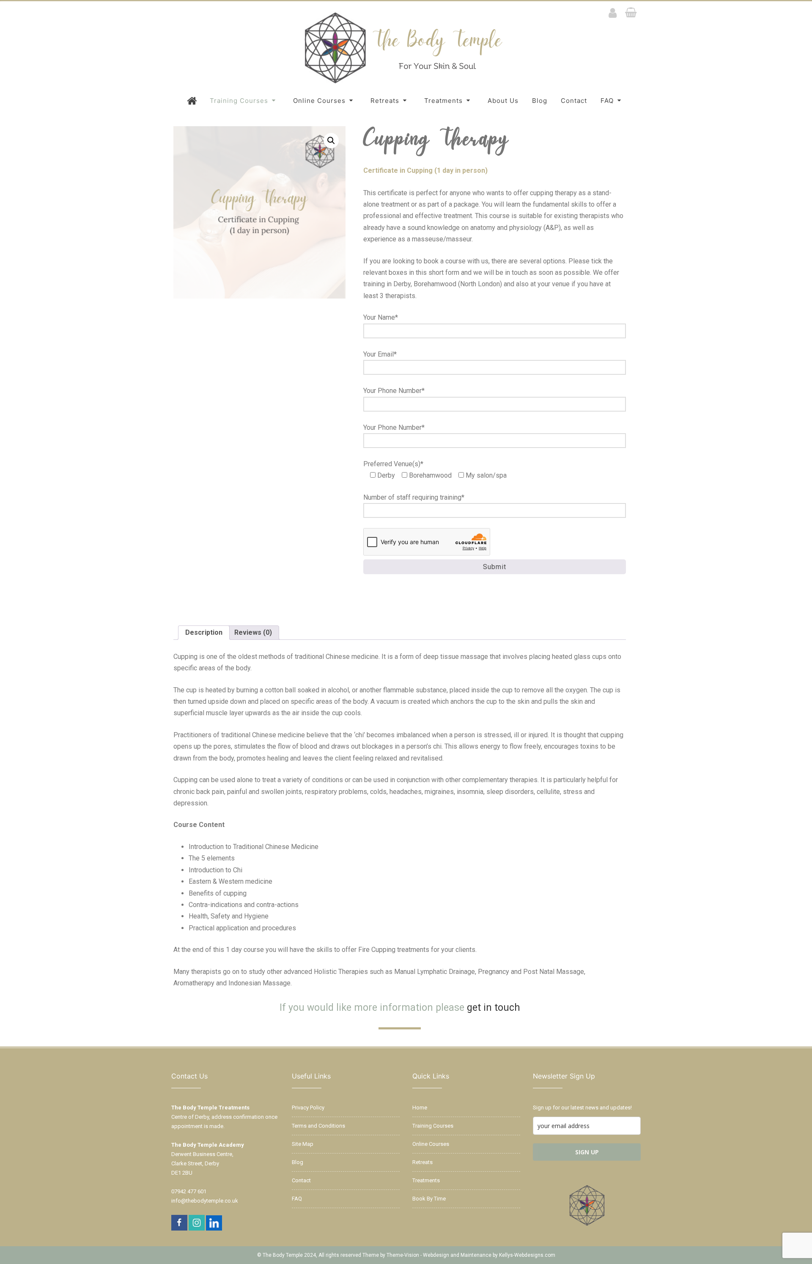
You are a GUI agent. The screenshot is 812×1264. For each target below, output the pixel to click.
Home (419, 1107)
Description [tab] (203, 632)
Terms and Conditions (318, 1126)
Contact (574, 101)
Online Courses (320, 101)
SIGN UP (587, 1152)
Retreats (385, 101)
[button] (331, 140)
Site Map (302, 1144)
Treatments (444, 101)
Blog (539, 101)
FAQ (608, 101)
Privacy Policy (308, 1107)
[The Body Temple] (406, 84)
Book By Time (429, 1198)
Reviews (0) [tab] (253, 632)
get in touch (493, 1007)
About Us (503, 101)
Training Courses (240, 101)
